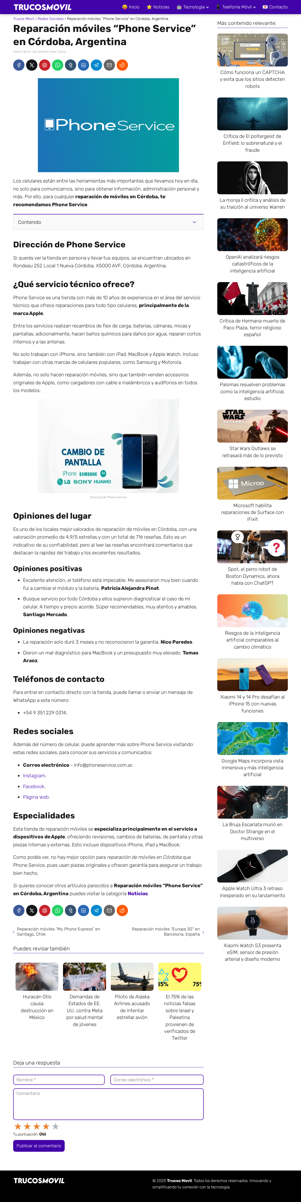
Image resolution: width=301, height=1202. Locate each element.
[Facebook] (18, 65)
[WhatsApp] (57, 65)
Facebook (33, 786)
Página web (36, 797)
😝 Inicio (130, 7)
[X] (31, 65)
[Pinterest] (44, 65)
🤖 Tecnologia (190, 7)
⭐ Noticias (158, 7)
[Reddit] (122, 65)
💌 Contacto (275, 7)
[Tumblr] (70, 65)
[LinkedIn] (83, 65)
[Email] (109, 65)
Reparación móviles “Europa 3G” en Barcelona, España (166, 931)
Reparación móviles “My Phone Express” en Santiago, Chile (58, 931)
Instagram (34, 775)
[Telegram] (96, 65)
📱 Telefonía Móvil (233, 7)
